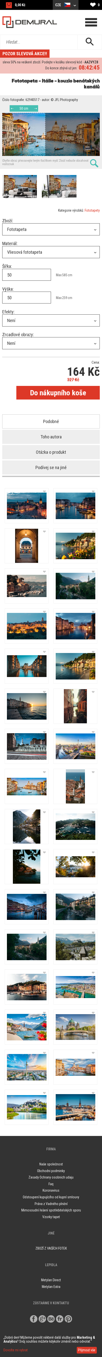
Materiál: (10, 243)
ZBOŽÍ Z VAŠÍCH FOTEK (51, 1248)
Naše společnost (51, 1164)
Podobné (51, 421)
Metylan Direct (51, 1280)
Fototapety (92, 210)
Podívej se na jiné (51, 467)
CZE (58, 5)
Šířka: (7, 266)
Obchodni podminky (51, 1171)
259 (64, 298)
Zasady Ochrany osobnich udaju (51, 1177)
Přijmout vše (86, 1350)
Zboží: (7, 220)
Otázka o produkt (51, 452)
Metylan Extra (51, 1287)
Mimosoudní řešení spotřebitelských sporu (51, 1210)
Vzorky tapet (51, 1217)
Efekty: (8, 311)
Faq (51, 1184)
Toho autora (51, 436)
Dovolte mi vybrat (15, 1350)
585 (64, 275)
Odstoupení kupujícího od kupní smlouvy (51, 1197)
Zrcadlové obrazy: (18, 334)
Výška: (8, 289)
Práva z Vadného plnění (51, 1204)
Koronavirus (51, 1190)
